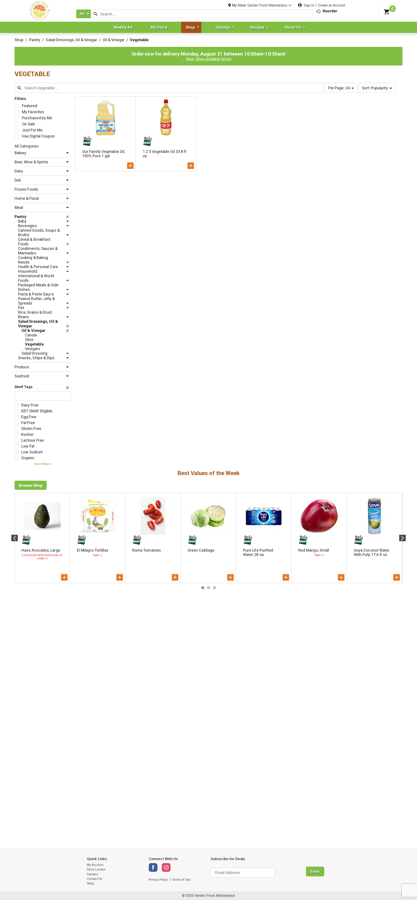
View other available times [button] (208, 59)
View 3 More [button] (42, 464)
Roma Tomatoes (146, 550)
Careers (92, 874)
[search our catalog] (95, 14)
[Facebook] (153, 867)
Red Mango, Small (313, 550)
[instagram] (166, 867)
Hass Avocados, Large (41, 550)
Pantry (34, 40)
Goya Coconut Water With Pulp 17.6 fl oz (372, 552)
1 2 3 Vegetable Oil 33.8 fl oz (165, 153)
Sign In (309, 5)
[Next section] (402, 538)
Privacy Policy (158, 879)
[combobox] (83, 14)
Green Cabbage (201, 550)
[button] (269, 5)
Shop (19, 40)
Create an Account (331, 5)
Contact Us (94, 878)
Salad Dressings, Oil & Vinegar (71, 40)
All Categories (27, 146)
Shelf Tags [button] (24, 387)
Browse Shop (30, 485)
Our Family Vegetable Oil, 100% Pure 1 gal (103, 153)
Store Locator (96, 869)
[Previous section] (14, 538)
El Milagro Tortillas (92, 550)
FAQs (90, 883)
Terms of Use (181, 879)
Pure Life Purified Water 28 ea (258, 552)
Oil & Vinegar (113, 40)
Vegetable (139, 40)
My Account (95, 865)
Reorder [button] (330, 11)
